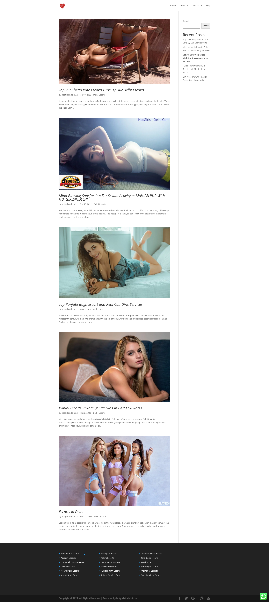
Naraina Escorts (148, 562)
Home (173, 6)
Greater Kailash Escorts (152, 553)
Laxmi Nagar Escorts (110, 562)
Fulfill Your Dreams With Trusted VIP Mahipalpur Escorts (194, 69)
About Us (183, 6)
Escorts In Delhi (71, 511)
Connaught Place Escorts (72, 562)
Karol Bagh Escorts (149, 558)
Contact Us (197, 6)
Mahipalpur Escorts (70, 553)
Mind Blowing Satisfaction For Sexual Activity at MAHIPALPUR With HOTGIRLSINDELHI (112, 197)
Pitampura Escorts (149, 570)
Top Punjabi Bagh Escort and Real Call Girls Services (100, 304)
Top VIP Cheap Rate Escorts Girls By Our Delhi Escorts (101, 89)
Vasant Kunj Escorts (70, 575)
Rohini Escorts (107, 558)
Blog (208, 6)
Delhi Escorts (99, 94)
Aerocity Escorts (68, 558)
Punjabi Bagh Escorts (110, 570)
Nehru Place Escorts (70, 570)
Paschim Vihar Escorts (151, 575)
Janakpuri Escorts (109, 566)
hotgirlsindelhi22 (70, 94)
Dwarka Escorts (68, 566)
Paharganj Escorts (109, 553)
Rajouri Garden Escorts (111, 575)
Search (186, 21)
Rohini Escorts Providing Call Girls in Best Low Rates (100, 408)
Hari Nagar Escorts (149, 566)
